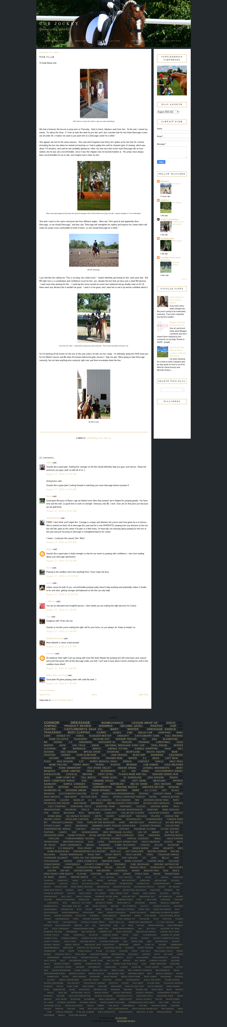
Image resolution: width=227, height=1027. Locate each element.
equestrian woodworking (119, 794)
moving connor (157, 851)
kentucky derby (63, 967)
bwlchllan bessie (146, 932)
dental (110, 829)
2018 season (119, 755)
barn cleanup (133, 861)
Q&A (154, 739)
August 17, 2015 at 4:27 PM (61, 646)
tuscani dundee (110, 838)
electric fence (95, 890)
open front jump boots (58, 874)
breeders (97, 803)
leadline (136, 967)
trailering (52, 732)
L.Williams (51, 601)
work (135, 790)
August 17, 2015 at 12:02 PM (62, 594)
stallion (54, 838)
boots (97, 748)
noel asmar (150, 976)
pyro (46, 989)
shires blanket (138, 912)
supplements (109, 915)
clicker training (150, 826)
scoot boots (113, 855)
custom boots (88, 941)
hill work (140, 960)
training (143, 742)
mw (87, 906)
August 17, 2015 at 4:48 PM (61, 668)
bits (81, 813)
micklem (141, 816)
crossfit (123, 736)
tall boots (88, 777)
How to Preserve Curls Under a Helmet (177, 300)
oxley (119, 980)
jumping (92, 438)
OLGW (148, 877)
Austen (115, 765)
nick (176, 806)
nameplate (53, 976)
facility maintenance (168, 948)
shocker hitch (124, 996)
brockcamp (161, 880)
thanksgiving (154, 819)
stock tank (142, 874)
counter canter (159, 813)
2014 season (123, 800)
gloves (141, 806)
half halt (66, 896)
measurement (163, 970)
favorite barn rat (53, 893)
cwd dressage (140, 864)
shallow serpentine (80, 996)
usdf (122, 822)
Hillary (49, 462)
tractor (167, 919)
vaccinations (70, 922)
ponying (102, 986)
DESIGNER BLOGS (126, 1021)
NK (64, 748)
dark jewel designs (82, 887)
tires (150, 855)
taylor (176, 1002)
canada (178, 803)
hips (180, 848)
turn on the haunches (101, 822)
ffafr (71, 951)
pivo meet (138, 983)
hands (63, 832)
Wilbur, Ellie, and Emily (56, 675)
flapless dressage (89, 867)
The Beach (176, 184)
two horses (167, 1009)
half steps (50, 960)
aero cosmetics (87, 861)
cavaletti (111, 813)
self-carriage (125, 835)
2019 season (156, 777)
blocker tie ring (170, 928)
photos (156, 726)
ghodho (146, 954)
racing (175, 851)
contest (143, 761)
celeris (175, 880)
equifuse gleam (112, 948)
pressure (116, 986)
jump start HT (65, 777)
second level (131, 726)
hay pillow (113, 960)
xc (109, 438)
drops (137, 945)
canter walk (156, 861)
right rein (157, 989)
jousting (175, 964)
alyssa (140, 925)
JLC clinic (151, 790)
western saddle (73, 842)
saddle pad (172, 816)
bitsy (68, 826)
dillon (159, 845)
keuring (80, 967)
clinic (101, 732)
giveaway (122, 848)
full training (174, 736)
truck (91, 771)
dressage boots (53, 890)
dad (125, 941)
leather (178, 899)
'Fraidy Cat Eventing (169, 219)
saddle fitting (118, 748)
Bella (165, 858)
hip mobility (165, 896)
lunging (70, 758)
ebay (80, 890)
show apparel (101, 790)
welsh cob (145, 732)
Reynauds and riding (57, 803)
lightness (53, 903)
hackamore (143, 957)
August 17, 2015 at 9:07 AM (61, 542)
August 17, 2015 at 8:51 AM (61, 511)
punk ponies (173, 986)
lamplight (125, 816)
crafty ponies (52, 941)
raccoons (84, 989)
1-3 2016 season (165, 922)
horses (78, 964)
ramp (98, 909)
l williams (151, 899)
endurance (113, 890)
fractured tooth (163, 951)
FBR (137, 800)
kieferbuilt (95, 967)
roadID (179, 989)
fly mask (111, 951)
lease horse (152, 967)
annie (145, 771)
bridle (127, 761)
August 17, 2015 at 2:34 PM (61, 631)
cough (133, 938)
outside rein (89, 797)
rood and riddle (162, 909)
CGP (173, 726)
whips (62, 877)
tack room (150, 915)
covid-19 (71, 774)
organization (52, 810)
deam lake (137, 941)
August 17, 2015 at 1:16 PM (61, 610)
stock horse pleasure (112, 1002)
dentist (178, 813)
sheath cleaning (104, 996)
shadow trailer (126, 739)
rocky (51, 993)
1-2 (103, 755)
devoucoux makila (144, 887)
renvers (115, 989)
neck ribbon (79, 976)
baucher (69, 813)
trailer (127, 742)
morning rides (136, 973)
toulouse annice (168, 855)
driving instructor (166, 864)
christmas (163, 742)
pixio (47, 761)
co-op (94, 794)
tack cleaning (103, 810)
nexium (114, 906)
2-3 (123, 771)
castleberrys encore (73, 794)
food (134, 951)
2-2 (90, 800)
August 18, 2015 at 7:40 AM (61, 683)
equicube (155, 890)
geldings (133, 954)
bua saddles (88, 932)
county (145, 938)
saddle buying (170, 797)
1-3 (70, 742)
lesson (54, 758)
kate (63, 745)
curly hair (70, 941)
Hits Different (177, 203)
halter (52, 871)
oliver (51, 980)
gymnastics (157, 867)
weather (121, 790)
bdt (140, 928)
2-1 (144, 758)
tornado (108, 919)
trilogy (71, 1009)
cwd (129, 732)
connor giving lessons (94, 938)
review (109, 909)
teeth (90, 1005)
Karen (49, 568)
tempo (100, 1005)
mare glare (118, 970)
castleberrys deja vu (83, 729)
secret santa (52, 819)
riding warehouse (71, 855)
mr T (150, 973)
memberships (51, 906)
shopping (164, 732)
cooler (145, 845)
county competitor (97, 864)
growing (106, 957)
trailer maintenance (130, 810)
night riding (110, 976)
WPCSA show (92, 752)
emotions (68, 948)
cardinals (79, 935)
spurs (127, 874)
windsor (152, 810)
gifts (157, 954)
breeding (145, 880)
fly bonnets (66, 848)
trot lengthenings (118, 1009)
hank (156, 848)
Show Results (140, 41)
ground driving (89, 957)
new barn (71, 797)
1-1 (94, 877)
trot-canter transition (144, 1009)
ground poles (103, 781)
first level (105, 774)
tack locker (134, 855)
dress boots (72, 945)
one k (176, 871)
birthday (112, 880)
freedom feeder (98, 954)
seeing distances (116, 912)
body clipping (79, 732)
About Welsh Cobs (108, 41)
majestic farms (104, 903)
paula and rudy (152, 980)
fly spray (100, 893)
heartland (133, 752)
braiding (49, 794)
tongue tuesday (91, 919)
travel (99, 765)
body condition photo (59, 781)
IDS (134, 771)
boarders (82, 826)
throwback (129, 1005)
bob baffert (129, 880)
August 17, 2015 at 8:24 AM (61, 489)
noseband (166, 976)
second (61, 996)
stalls (85, 810)
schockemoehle (70, 912)
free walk (80, 954)
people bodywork (53, 983)
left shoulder (134, 851)
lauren (124, 967)
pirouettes (67, 909)
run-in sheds (102, 993)
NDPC (176, 800)
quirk (72, 989)
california (81, 787)
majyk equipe (156, 752)
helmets (168, 848)
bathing (64, 787)
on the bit (172, 832)
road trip (94, 855)
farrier (168, 890)
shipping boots (173, 835)
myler (180, 973)
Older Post (143, 694)
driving (87, 774)
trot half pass (96, 1009)
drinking (123, 945)
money (156, 832)
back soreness (60, 928)
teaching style (52, 1005)
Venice (68, 861)
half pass (176, 761)
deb (149, 941)
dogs (156, 758)
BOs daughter (63, 925)
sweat (138, 915)
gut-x (130, 957)
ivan (144, 964)
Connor (51, 722)
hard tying (97, 960)
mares (136, 871)
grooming (85, 742)
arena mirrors (156, 925)
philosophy (73, 983)
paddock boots (161, 906)
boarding (157, 755)
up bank (49, 877)
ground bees (70, 957)
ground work (159, 806)
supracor (125, 915)
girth (98, 816)
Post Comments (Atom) (62, 700)
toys (155, 919)
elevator (173, 845)
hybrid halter (93, 964)
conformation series (57, 829)
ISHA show (104, 925)
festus (71, 893)
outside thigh (91, 980)
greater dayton (153, 787)
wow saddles (171, 810)
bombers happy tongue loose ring (114, 826)
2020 (153, 858)
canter (50, 729)
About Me (80, 41)
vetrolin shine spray (93, 922)
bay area (87, 880)
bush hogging (124, 932)
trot (80, 822)
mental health (96, 973)
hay (74, 832)
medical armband (170, 903)
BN (45, 742)
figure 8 (49, 848)
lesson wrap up (145, 723)
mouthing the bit (71, 906)
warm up (79, 800)
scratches (88, 912)
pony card (72, 986)
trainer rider (158, 1005)
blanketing (170, 739)
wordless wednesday (140, 922)
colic (75, 883)
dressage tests (81, 806)
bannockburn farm (84, 928)
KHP (176, 858)
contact (81, 829)
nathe (66, 976)
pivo (79, 909)
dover (161, 887)
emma (49, 583)
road (169, 989)
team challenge (74, 1005)
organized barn (54, 835)
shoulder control (77, 819)
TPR (46, 813)
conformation (102, 787)
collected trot (90, 883)
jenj (47, 777)
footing (49, 832)
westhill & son (145, 1012)
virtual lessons (137, 838)
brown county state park (123, 803)
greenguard (50, 896)
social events (143, 999)
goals (160, 761)
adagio (165, 877)
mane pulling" (100, 970)
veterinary (108, 771)
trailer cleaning (62, 822)
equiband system (145, 829)
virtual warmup (64, 1012)
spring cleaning (63, 915)
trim (81, 1009)
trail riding (159, 745)
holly (47, 964)
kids (139, 899)
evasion (129, 948)
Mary (115, 729)
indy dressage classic (117, 832)
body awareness (71, 845)
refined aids (100, 989)
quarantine (59, 989)
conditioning (52, 864)
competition (50, 938)
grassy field (138, 867)
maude (153, 903)
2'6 (144, 858)
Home (94, 694)
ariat (56, 813)
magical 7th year (81, 903)
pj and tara (153, 983)
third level (109, 777)
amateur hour (111, 861)
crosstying (61, 887)
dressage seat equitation (99, 945)
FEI (94, 925)
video (80, 736)
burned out (106, 932)
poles (89, 909)
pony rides (88, 986)
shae (141, 835)
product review (78, 726)
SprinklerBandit (53, 518)
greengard (53, 957)
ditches (124, 829)
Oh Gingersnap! (167, 238)
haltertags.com (77, 960)
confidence (72, 864)
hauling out (128, 896)
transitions (172, 874)
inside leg (98, 899)
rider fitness (76, 835)
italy (111, 899)
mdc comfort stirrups (140, 970)
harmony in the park (106, 896)
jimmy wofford (158, 964)
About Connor (55, 41)
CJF (81, 761)
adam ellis (155, 822)
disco (170, 723)
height (126, 960)
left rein (171, 758)
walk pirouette (106, 1012)
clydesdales (150, 935)
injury (110, 816)
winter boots (79, 877)
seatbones (112, 874)
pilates (155, 816)
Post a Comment (47, 690)
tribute (59, 1009)
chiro (125, 935)
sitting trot (101, 819)
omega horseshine (69, 980)
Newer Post (44, 694)
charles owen (110, 935)
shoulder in (107, 742)
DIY (87, 925)
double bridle (52, 945)
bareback (79, 748)
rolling (63, 993)
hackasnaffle (160, 957)
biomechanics (112, 723)
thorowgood (62, 919)
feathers (125, 806)
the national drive (170, 915)
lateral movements (156, 768)
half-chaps (176, 867)
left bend (139, 781)
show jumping (71, 771)
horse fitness (62, 964)
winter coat (136, 822)
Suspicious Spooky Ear (123, 842)
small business (107, 999)
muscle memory (164, 973)
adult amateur (151, 842)
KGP (116, 925)
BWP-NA (78, 925)
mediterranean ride (54, 973)
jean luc (115, 851)
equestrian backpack (134, 890)
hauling (174, 787)
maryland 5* (124, 903)
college (174, 861)
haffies (176, 957)
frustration (117, 954)
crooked (120, 864)
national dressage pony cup (125, 745)
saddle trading (144, 993)
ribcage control (126, 909)
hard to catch (58, 739)
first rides (85, 893)
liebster (167, 967)
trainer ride (114, 758)
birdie (100, 880)
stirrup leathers (66, 1002)
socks (47, 915)
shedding (154, 835)
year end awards (78, 1015)
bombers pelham (53, 932)
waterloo (117, 784)
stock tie (81, 915)
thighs (47, 919)
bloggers (80, 739)
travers (175, 1005)
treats (47, 1009)
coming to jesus (170, 935)
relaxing (49, 855)
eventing (113, 752)
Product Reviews (170, 41)
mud (165, 871)
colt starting (57, 806)
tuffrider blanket (55, 858)
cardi (66, 935)
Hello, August (177, 241)
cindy (136, 935)
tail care (164, 1002)
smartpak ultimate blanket (165, 912)
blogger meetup (100, 736)
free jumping (104, 848)
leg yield (78, 745)
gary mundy (149, 893)
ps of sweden (155, 986)
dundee (70, 890)
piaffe (125, 983)
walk (158, 838)
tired (76, 919)
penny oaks (81, 765)
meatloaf (159, 781)
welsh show (139, 784)
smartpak (50, 800)
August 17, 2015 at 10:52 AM (62, 576)
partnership (133, 980)
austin (168, 842)
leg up (103, 438)
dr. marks (174, 887)
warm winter (126, 1012)
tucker (179, 919)
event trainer (145, 948)
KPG (164, 790)
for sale (146, 951)
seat (100, 912)
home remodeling (58, 851)
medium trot (151, 871)
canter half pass (169, 932)
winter (133, 729)
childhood (49, 883)
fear (61, 951)
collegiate (110, 883)
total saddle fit (126, 919)
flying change (170, 829)
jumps (47, 967)
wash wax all (116, 922)
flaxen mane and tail (133, 774)
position (49, 755)
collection (172, 826)
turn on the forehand (88, 858)
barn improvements (123, 928)
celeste (93, 935)
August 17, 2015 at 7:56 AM (61, 474)
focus (109, 867)
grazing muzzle (127, 787)
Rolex (174, 777)
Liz (123, 925)
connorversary (161, 883)
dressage (80, 722)
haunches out (147, 896)
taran (156, 874)
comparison (126, 883)
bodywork (80, 803)
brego (90, 845)
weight (112, 858)
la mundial (121, 871)
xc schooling (132, 777)
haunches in (52, 790)
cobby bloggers (125, 845)
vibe (49, 1012)
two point (53, 922)
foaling (123, 951)
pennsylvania (172, 980)
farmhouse (50, 951)
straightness (90, 758)
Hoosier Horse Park (156, 800)
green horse (140, 848)
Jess (48, 617)
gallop (121, 867)
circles (63, 883)
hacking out (101, 739)
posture (96, 874)
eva (84, 781)
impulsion (84, 899)
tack (168, 748)
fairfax (68, 867)
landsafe (165, 899)
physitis (113, 983)
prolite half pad (134, 986)
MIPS (130, 925)
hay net (65, 871)
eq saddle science (78, 816)
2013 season (103, 800)
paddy (105, 797)
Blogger (121, 1018)
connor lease (118, 938)
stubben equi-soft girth (142, 1002)
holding (175, 960)
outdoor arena (76, 790)
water (133, 758)
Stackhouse (51, 861)
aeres (117, 732)
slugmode (89, 999)
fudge (136, 893)
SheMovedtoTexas (54, 638)
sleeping (75, 999)
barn (75, 880)
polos (60, 986)
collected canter (132, 813)
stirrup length (88, 1002)
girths (176, 893)
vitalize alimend (85, 1012)
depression (103, 887)
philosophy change (94, 983)
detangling (162, 941)
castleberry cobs (147, 736)
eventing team (106, 806)
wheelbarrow (164, 1012)
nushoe (179, 976)
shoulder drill (144, 996)
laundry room (162, 794)
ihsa (107, 964)
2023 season (125, 877)
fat (178, 890)
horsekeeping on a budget (90, 851)
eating (162, 945)
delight (96, 829)
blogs (175, 790)
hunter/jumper (83, 871)
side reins (61, 999)
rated (153, 797)
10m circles (129, 858)
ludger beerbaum (61, 970)
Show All (184, 279)
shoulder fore (165, 996)
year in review (86, 755)
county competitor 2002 (166, 938)
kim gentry (103, 871)
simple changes (74, 784)
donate (176, 941)
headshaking (90, 832)
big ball (151, 928)
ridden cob (142, 989)
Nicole (49, 496)
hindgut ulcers (158, 960)
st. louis (48, 1002)
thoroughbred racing (79, 838)
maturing (140, 903)
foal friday (85, 848)
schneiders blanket (168, 993)
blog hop (139, 755)
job (122, 781)
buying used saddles (156, 803)
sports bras (173, 999)
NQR (139, 877)
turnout (97, 784)
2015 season (162, 784)
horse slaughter (65, 899)
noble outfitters (130, 976)
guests (119, 957)
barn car (103, 928)
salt (177, 909)
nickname (95, 976)
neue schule (100, 906)
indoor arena (127, 768)
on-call (145, 906)
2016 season (65, 761)
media (177, 970)
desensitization (121, 887)
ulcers (64, 800)
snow (95, 745)
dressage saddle (161, 729)
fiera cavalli (85, 951)
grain (180, 954)
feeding (144, 794)
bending (132, 765)
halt (62, 960)
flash (99, 951)
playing (82, 874)
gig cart (168, 954)
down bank (54, 816)
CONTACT (164, 200)
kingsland (110, 967)
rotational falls (80, 993)
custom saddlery (109, 941)
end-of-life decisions (88, 948)
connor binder (69, 938)
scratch (48, 996)
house (58, 742)
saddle (66, 755)
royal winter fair (100, 835)
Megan (49, 549)
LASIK (101, 842)
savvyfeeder (51, 912)
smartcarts (126, 999)
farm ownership (70, 768)
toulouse (144, 919)
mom (174, 752)
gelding (164, 893)
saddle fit (63, 736)
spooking (70, 810)
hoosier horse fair (165, 774)
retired (128, 989)
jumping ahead (125, 899)
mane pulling (58, 765)
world (61, 1015)
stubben (94, 915)
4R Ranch (164, 181)
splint (159, 999)
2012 (90, 842)
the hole (113, 1005)
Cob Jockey (59, 24)
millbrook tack (116, 973)
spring (117, 819)
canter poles (51, 935)
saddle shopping (146, 748)
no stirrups (129, 906)
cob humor (150, 765)
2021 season (69, 752)
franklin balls (63, 954)
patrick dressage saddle (129, 797)
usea (180, 1009)
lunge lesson (81, 970)
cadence (104, 845)
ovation (107, 980)
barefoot (63, 880)
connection (143, 883)
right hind (144, 909)
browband (71, 932)
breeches (94, 813)
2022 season (107, 877)
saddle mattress (122, 993)
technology (133, 819)
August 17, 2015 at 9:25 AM (61, 561)
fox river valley (99, 768)
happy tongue (83, 896)
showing (105, 726)
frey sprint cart (119, 893)
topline (143, 1005)
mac (65, 903)
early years (51, 867)
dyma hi (149, 945)
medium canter (77, 973)
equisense (176, 755)
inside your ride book (126, 964)
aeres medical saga (103, 761)
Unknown (50, 653)
